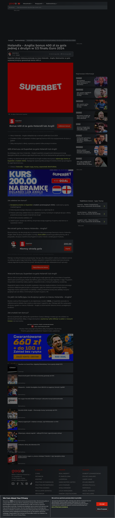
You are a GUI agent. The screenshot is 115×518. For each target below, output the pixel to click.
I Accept (101, 504)
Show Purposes (102, 509)
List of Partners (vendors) (60, 507)
